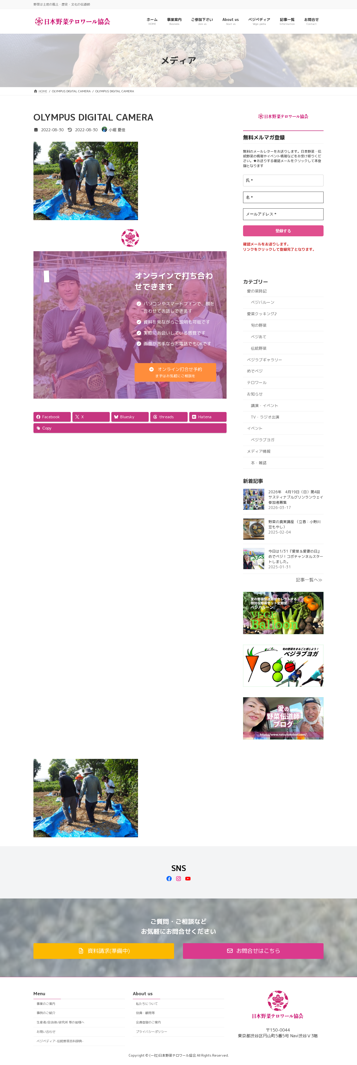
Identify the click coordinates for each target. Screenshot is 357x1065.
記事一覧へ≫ (309, 580)
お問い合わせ (46, 1031)
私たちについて (147, 1003)
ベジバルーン (262, 302)
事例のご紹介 (46, 1013)
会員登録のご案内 (148, 1022)
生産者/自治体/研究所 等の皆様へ (60, 1022)
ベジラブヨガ (262, 440)
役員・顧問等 (145, 1013)
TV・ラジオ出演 (265, 417)
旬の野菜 (259, 325)
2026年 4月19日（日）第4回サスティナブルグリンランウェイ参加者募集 (295, 497)
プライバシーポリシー (151, 1031)
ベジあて (259, 337)
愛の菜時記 (257, 291)
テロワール (257, 382)
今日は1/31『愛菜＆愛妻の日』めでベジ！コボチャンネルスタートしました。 (295, 556)
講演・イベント (264, 405)
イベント (255, 428)
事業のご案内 (46, 1003)
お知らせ (255, 394)
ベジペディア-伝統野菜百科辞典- (60, 1041)
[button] (175, 372)
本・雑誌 (259, 463)
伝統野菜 (259, 348)
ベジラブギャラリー (264, 359)
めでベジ (255, 371)
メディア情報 (258, 451)
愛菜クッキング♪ (262, 314)
